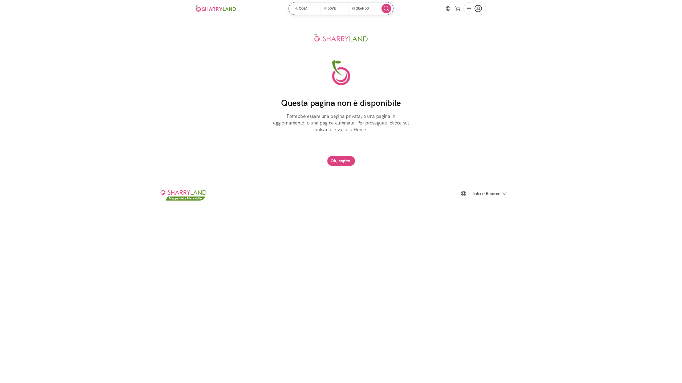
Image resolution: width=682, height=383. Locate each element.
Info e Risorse (486, 193)
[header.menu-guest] (475, 8)
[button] (306, 8)
